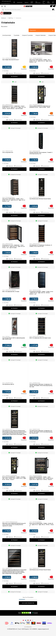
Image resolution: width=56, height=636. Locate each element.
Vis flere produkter (28, 603)
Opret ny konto (44, 2)
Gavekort (26, 2)
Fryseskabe (16, 35)
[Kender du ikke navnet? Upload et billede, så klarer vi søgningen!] (53, 9)
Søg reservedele (37, 2)
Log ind (53, 2)
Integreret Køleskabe (41, 35)
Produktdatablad (24, 68)
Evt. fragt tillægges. (5, 70)
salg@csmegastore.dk (43, 629)
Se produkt (14, 76)
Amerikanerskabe (6, 35)
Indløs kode (32, 2)
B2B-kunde (48, 2)
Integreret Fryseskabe (27, 35)
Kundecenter (19, 2)
